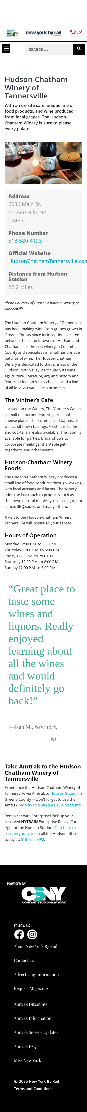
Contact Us (24, 960)
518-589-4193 (25, 240)
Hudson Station (64, 793)
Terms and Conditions (33, 1088)
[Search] (79, 49)
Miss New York (27, 1060)
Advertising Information (36, 974)
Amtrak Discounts (30, 1004)
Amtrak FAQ (25, 1046)
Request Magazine (31, 988)
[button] (6, 48)
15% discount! (49, 805)
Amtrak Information (33, 1018)
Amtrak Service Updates (36, 1032)
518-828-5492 (32, 839)
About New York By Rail (35, 946)
